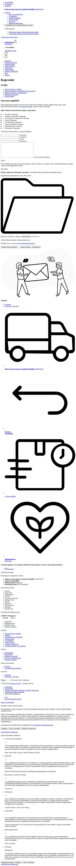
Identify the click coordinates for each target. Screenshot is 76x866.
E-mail (21, 139)
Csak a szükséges (14, 728)
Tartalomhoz (9, 4)
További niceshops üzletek (13, 699)
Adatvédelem (9, 688)
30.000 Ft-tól (24, 9)
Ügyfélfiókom (9, 641)
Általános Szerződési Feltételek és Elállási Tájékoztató (22, 690)
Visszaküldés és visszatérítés (13, 637)
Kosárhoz (8, 6)
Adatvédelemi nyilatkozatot (9, 732)
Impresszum (8, 687)
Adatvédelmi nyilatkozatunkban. (43, 725)
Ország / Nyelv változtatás (21, 680)
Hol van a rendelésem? (16, 14)
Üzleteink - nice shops (12, 306)
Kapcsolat (12, 21)
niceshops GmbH (15, 683)
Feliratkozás (8, 44)
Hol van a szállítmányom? (13, 658)
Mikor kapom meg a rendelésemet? (16, 93)
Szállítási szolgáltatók (11, 94)
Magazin (7, 666)
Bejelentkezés (9, 653)
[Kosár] (40, 56)
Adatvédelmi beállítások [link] (12, 694)
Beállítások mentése (7, 862)
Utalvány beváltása (11, 660)
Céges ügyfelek (9, 642)
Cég (6, 697)
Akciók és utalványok (11, 644)
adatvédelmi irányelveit (27, 243)
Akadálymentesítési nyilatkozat (14, 692)
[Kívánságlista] (6, 54)
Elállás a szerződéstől (7, 702)
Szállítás (7, 635)
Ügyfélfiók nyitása (10, 51)
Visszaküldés (13, 16)
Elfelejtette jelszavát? (11, 656)
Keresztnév (23, 135)
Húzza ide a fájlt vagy (11, 236)
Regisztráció (8, 654)
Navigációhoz (9, 2)
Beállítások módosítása (29, 728)
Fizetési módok (13, 20)
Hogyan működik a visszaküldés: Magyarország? (20, 91)
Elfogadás (4, 728)
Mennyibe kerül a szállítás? (13, 89)
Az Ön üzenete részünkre (42, 157)
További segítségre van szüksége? (15, 646)
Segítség (7, 12)
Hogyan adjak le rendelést (13, 633)
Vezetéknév (23, 137)
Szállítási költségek (15, 18)
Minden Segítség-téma (16, 23)
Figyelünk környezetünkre (13, 668)
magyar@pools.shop (26, 106)
